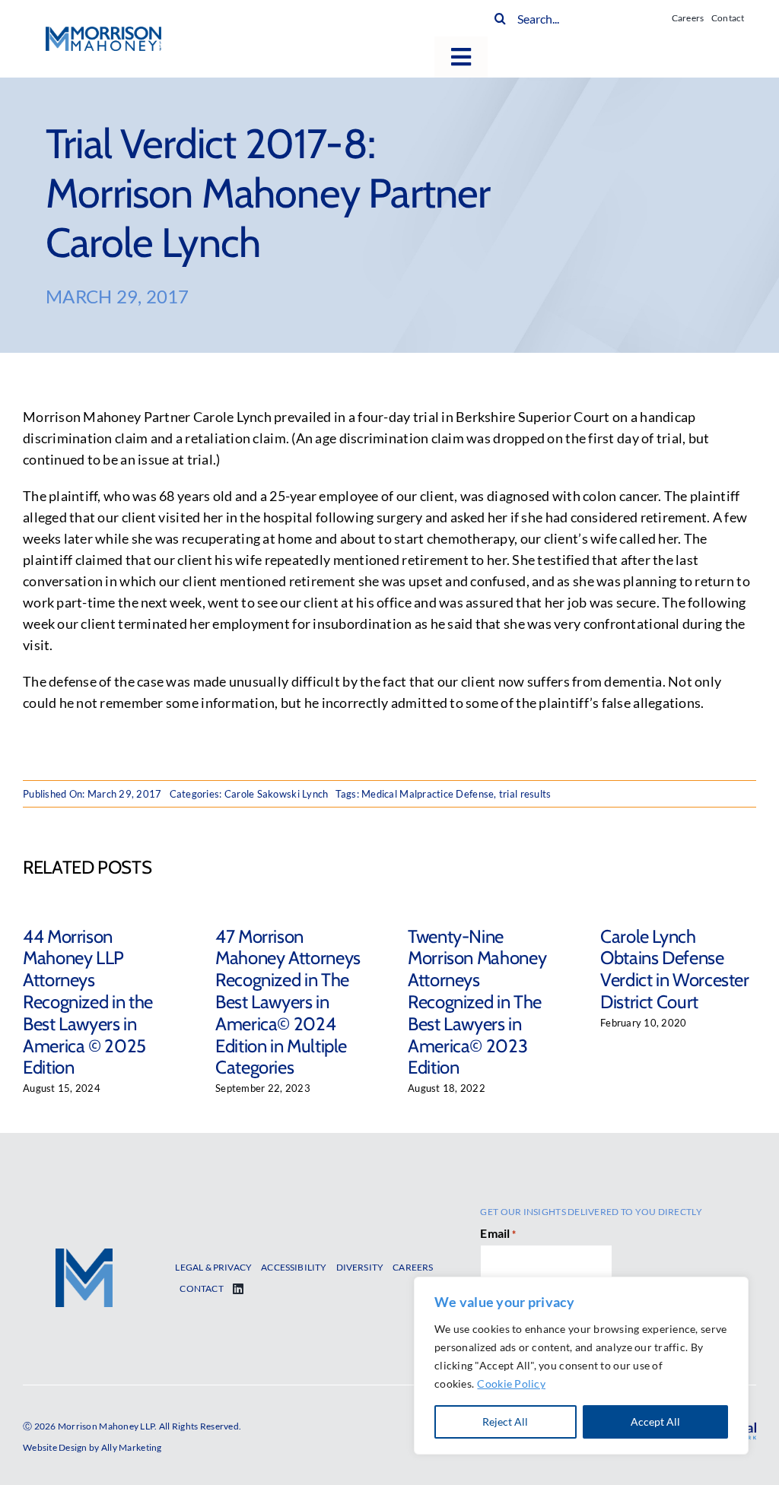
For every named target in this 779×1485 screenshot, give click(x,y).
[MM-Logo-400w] (103, 33)
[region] (581, 1366)
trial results (525, 794)
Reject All (505, 1421)
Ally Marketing (131, 1447)
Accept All (655, 1421)
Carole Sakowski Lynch (276, 794)
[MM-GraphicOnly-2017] (84, 1255)
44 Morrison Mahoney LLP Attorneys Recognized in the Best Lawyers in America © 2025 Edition (88, 1002)
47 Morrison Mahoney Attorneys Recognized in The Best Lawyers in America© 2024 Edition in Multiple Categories (288, 1002)
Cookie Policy (511, 1383)
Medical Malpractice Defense (427, 794)
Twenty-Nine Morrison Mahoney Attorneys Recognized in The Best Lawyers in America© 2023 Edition (477, 1002)
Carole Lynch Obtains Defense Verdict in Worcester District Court (674, 969)
